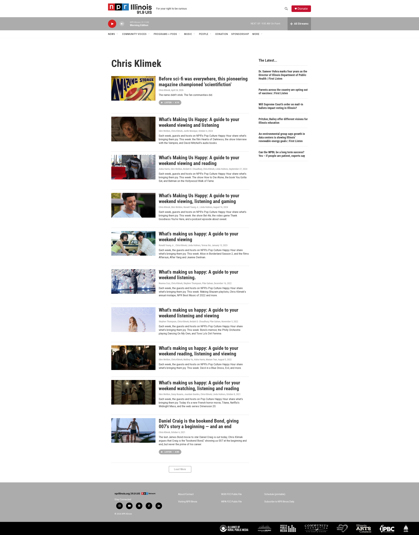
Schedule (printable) (274, 494)
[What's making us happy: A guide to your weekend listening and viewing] (133, 319)
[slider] (127, 23)
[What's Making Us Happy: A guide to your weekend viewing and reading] (133, 167)
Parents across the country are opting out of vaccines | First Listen (283, 91)
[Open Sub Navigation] (117, 34)
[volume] (122, 24)
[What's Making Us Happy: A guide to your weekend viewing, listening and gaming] (133, 205)
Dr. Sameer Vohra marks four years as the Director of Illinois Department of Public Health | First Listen (283, 75)
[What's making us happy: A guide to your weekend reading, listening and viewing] (133, 357)
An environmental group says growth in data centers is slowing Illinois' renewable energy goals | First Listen (282, 137)
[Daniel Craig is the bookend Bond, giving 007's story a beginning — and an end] (133, 430)
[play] (112, 24)
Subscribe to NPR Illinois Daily (279, 501)
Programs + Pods (165, 34)
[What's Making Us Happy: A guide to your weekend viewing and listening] (133, 129)
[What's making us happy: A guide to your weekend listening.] (133, 281)
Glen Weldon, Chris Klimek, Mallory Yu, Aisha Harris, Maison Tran (188, 359)
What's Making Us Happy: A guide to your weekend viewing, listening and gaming (199, 198)
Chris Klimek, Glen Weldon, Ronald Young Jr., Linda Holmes (185, 207)
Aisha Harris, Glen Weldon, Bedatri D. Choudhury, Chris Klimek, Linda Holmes (193, 169)
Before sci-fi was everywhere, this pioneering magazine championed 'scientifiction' (203, 81)
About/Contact (186, 494)
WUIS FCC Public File (231, 494)
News (111, 34)
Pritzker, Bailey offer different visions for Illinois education (283, 120)
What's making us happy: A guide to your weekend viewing (198, 236)
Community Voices (134, 34)
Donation (221, 34)
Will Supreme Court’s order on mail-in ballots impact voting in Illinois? (281, 106)
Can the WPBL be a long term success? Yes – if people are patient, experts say (282, 153)
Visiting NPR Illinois (187, 501)
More (255, 34)
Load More (180, 469)
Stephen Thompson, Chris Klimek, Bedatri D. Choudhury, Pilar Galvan (189, 321)
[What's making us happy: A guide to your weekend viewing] (133, 243)
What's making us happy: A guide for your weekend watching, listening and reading (199, 385)
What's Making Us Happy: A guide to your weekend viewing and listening (199, 122)
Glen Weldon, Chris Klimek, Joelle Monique (178, 131)
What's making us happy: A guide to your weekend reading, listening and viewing (198, 351)
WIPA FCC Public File (231, 501)
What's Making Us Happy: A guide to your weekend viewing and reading (199, 160)
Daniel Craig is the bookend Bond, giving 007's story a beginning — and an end (199, 423)
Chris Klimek (164, 90)
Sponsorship (240, 34)
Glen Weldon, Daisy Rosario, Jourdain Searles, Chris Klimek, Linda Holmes (192, 394)
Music (188, 34)
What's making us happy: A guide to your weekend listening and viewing (198, 313)
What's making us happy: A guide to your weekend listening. (198, 275)
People (203, 34)
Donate (303, 8)
